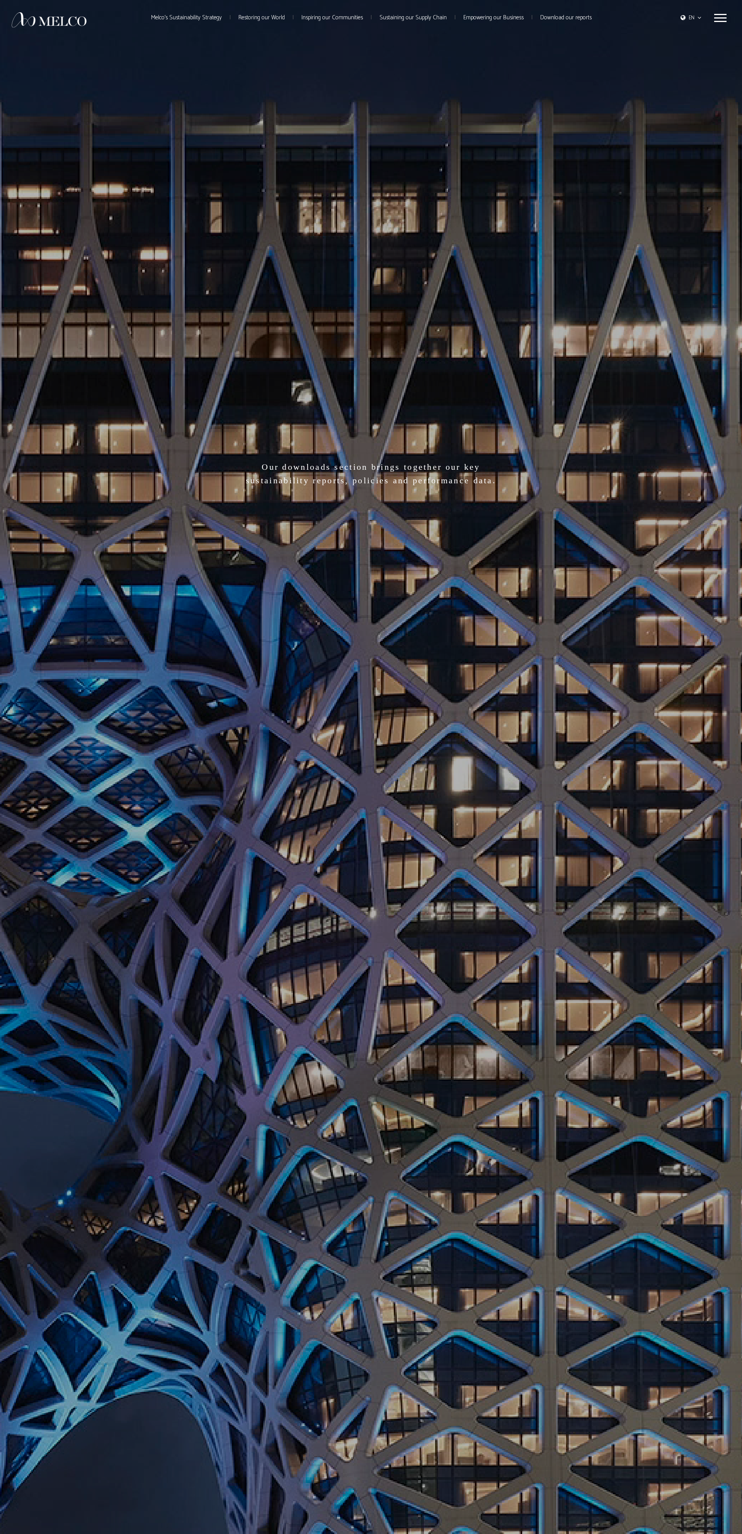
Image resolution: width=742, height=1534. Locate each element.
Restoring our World (261, 18)
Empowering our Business (493, 18)
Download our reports (566, 18)
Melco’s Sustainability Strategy (186, 18)
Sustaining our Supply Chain (413, 18)
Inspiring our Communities (332, 18)
